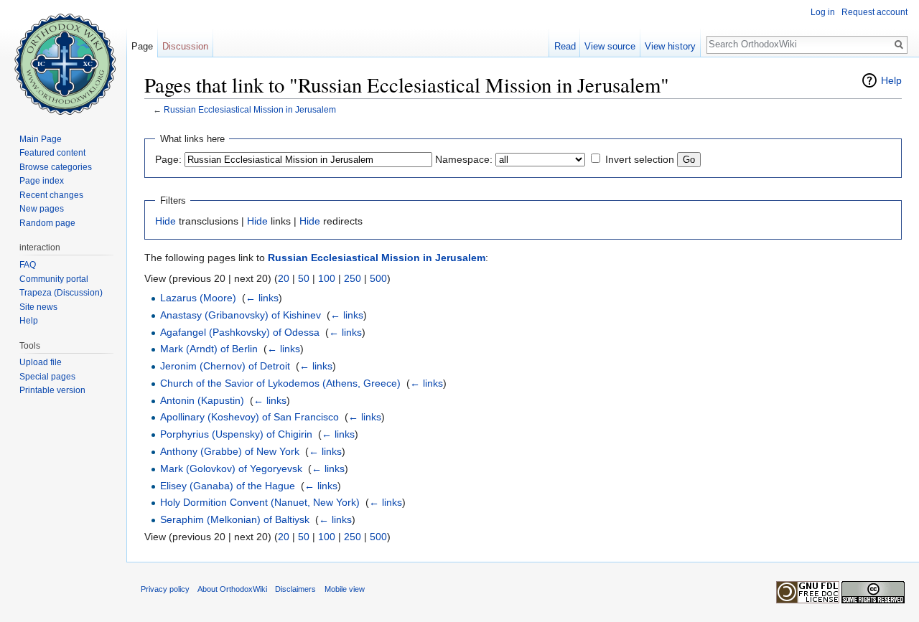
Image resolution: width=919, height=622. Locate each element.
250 (352, 278)
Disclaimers (295, 589)
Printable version (52, 390)
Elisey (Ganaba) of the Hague (227, 485)
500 (378, 278)
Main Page (40, 139)
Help (891, 80)
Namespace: (464, 159)
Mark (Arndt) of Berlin (209, 348)
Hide (165, 221)
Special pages (47, 377)
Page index (41, 181)
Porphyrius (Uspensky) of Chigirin (236, 434)
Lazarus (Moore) (198, 297)
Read (565, 46)
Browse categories (55, 167)
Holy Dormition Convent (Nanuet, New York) (260, 502)
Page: (168, 159)
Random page (47, 223)
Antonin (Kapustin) (202, 400)
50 (303, 278)
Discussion (185, 46)
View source (609, 46)
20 (283, 278)
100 (326, 278)
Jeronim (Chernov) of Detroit (225, 366)
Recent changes (51, 195)
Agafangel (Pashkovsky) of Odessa (239, 332)
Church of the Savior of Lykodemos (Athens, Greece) (280, 383)
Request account (874, 12)
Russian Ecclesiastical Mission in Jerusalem (250, 109)
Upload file (40, 362)
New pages (41, 209)
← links (262, 297)
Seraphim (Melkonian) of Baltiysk (234, 519)
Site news (38, 307)
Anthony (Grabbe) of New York (229, 451)
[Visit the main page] (63, 57)
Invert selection (639, 159)
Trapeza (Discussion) (61, 293)
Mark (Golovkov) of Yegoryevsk (231, 468)
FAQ (27, 265)
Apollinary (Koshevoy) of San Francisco (249, 417)
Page (142, 46)
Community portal (53, 279)
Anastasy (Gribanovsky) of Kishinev (240, 315)
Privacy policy (165, 589)
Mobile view (345, 589)
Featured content (52, 153)
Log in (823, 12)
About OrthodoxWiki (232, 589)
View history (670, 46)
